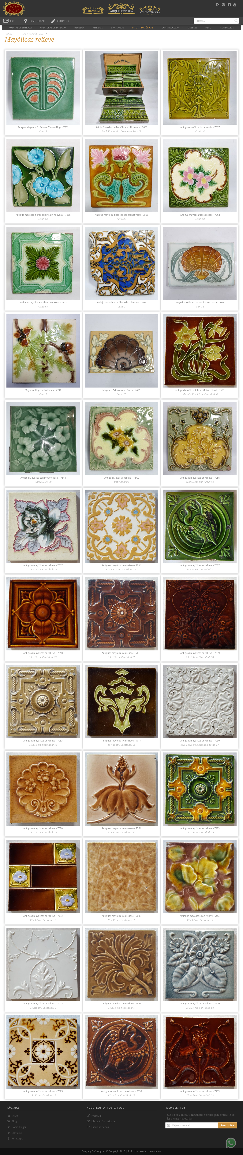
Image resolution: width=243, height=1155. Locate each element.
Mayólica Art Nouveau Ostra (121, 390)
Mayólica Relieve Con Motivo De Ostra (200, 302)
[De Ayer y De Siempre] (93, 10)
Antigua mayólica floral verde (200, 127)
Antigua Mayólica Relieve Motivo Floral (199, 390)
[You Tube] (234, 4)
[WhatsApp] (231, 1143)
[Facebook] (229, 4)
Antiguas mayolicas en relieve (43, 653)
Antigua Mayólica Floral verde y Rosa (43, 302)
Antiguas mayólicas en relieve (200, 477)
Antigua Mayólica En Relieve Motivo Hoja (43, 127)
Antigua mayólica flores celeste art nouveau (43, 214)
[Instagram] (218, 4)
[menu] (121, 27)
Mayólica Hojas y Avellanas (43, 390)
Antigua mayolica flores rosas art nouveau (121, 214)
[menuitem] (20, 28)
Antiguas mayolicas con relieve (200, 915)
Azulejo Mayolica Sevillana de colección (121, 302)
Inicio (9, 33)
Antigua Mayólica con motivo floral (43, 477)
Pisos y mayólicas (31, 33)
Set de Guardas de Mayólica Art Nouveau (121, 127)
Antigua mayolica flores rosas (200, 214)
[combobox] (216, 21)
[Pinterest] (224, 4)
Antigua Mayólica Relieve (121, 477)
